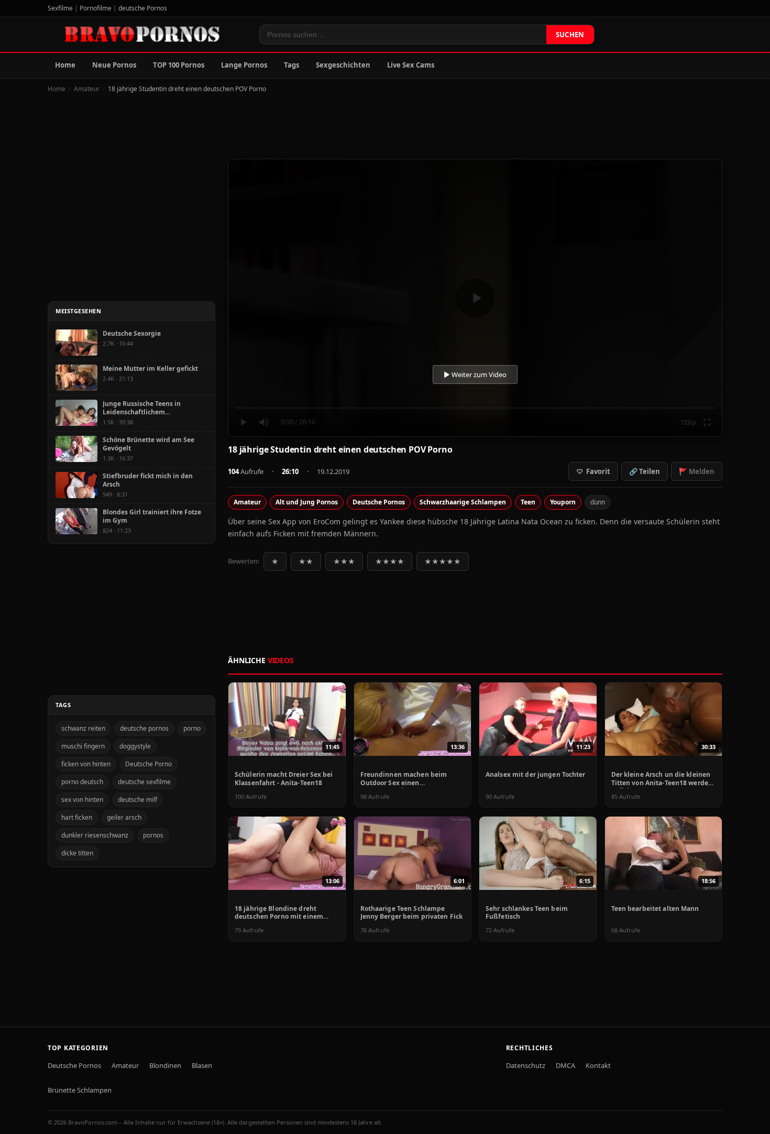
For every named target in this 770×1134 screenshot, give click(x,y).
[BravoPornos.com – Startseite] (147, 34)
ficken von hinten (86, 763)
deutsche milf (137, 799)
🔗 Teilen (644, 471)
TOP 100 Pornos (178, 65)
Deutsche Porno (148, 763)
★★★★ (389, 561)
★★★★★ (442, 561)
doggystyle (135, 746)
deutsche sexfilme (144, 781)
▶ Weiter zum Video (475, 374)
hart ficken (76, 817)
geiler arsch (124, 817)
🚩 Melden (696, 471)
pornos (153, 835)
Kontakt (598, 1065)
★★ (306, 561)
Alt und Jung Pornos (307, 502)
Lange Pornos (244, 65)
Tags (291, 65)
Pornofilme (96, 8)
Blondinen (165, 1065)
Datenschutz (525, 1065)
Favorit (593, 471)
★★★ (344, 561)
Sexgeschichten (343, 65)
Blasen (202, 1065)
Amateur (87, 88)
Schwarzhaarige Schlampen (463, 502)
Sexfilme (60, 8)
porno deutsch (82, 781)
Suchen (570, 34)
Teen (528, 502)
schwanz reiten (83, 728)
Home (65, 65)
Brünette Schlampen (80, 1090)
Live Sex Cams (410, 65)
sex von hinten (82, 799)
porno (192, 728)
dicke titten (77, 853)
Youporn (563, 502)
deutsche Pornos (142, 8)
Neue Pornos (114, 65)
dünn (597, 502)
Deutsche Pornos (379, 502)
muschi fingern (83, 746)
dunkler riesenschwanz (94, 835)
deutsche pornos (144, 728)
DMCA (565, 1065)
